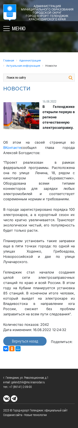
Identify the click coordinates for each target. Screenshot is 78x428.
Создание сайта (12, 415)
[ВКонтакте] (5, 348)
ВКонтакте (12, 147)
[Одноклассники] (12, 348)
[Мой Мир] (18, 348)
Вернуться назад (25, 341)
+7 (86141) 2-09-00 (20, 387)
